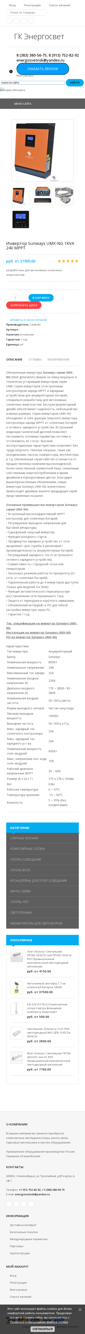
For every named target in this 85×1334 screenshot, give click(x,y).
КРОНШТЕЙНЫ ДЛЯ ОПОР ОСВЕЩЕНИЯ (38, 880)
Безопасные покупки (24, 1232)
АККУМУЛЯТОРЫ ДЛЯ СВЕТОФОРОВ (36, 923)
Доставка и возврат (23, 1225)
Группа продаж (20, 1253)
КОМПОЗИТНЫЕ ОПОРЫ (27, 849)
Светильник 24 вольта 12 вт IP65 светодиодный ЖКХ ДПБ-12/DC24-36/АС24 (49, 1032)
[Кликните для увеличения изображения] (42, 150)
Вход (12, 5)
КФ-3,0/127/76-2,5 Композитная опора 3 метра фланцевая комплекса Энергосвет (47, 1008)
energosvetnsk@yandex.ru (32, 1194)
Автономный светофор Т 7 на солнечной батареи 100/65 (46, 985)
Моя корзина (18, 1289)
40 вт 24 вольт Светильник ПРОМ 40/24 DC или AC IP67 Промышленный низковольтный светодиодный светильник (49, 1058)
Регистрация (32, 5)
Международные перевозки (28, 1239)
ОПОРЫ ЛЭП (19, 902)
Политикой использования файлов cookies (39, 1322)
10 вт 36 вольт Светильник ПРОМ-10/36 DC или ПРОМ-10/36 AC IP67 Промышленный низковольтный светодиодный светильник (49, 959)
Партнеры (17, 1246)
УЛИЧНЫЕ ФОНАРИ (24, 838)
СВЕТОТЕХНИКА (21, 912)
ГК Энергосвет (39, 36)
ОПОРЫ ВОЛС (20, 870)
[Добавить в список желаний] (26, 319)
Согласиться (43, 1329)
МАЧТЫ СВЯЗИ (20, 891)
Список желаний (59, 5)
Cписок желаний (20, 1297)
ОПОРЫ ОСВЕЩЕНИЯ (25, 859)
